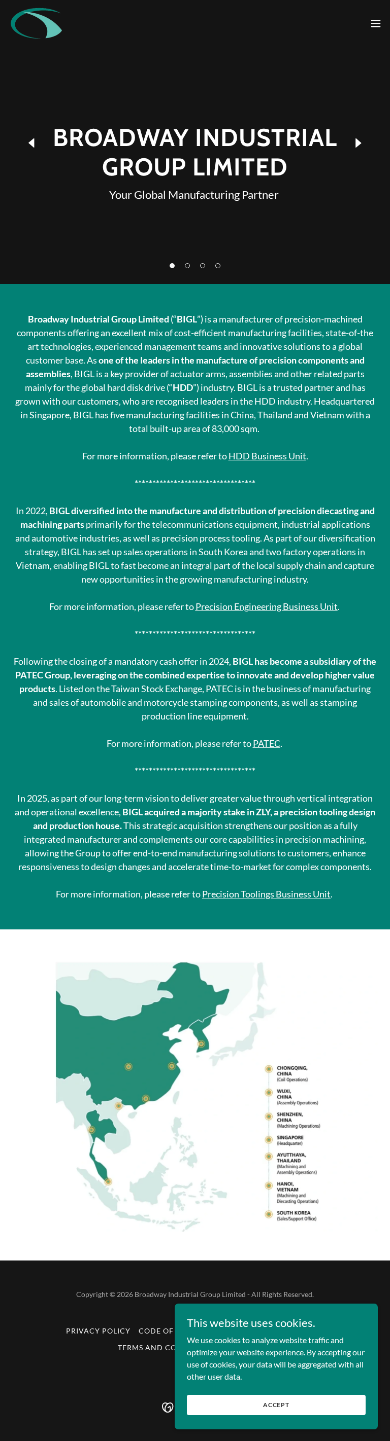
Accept (276, 1405)
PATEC (266, 743)
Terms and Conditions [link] (166, 1347)
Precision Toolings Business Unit (266, 893)
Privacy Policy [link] (98, 1330)
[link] (37, 23)
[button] (172, 265)
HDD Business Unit (267, 455)
